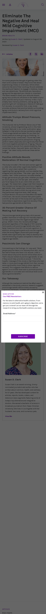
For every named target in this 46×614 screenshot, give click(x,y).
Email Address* (9, 313)
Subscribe (23, 336)
